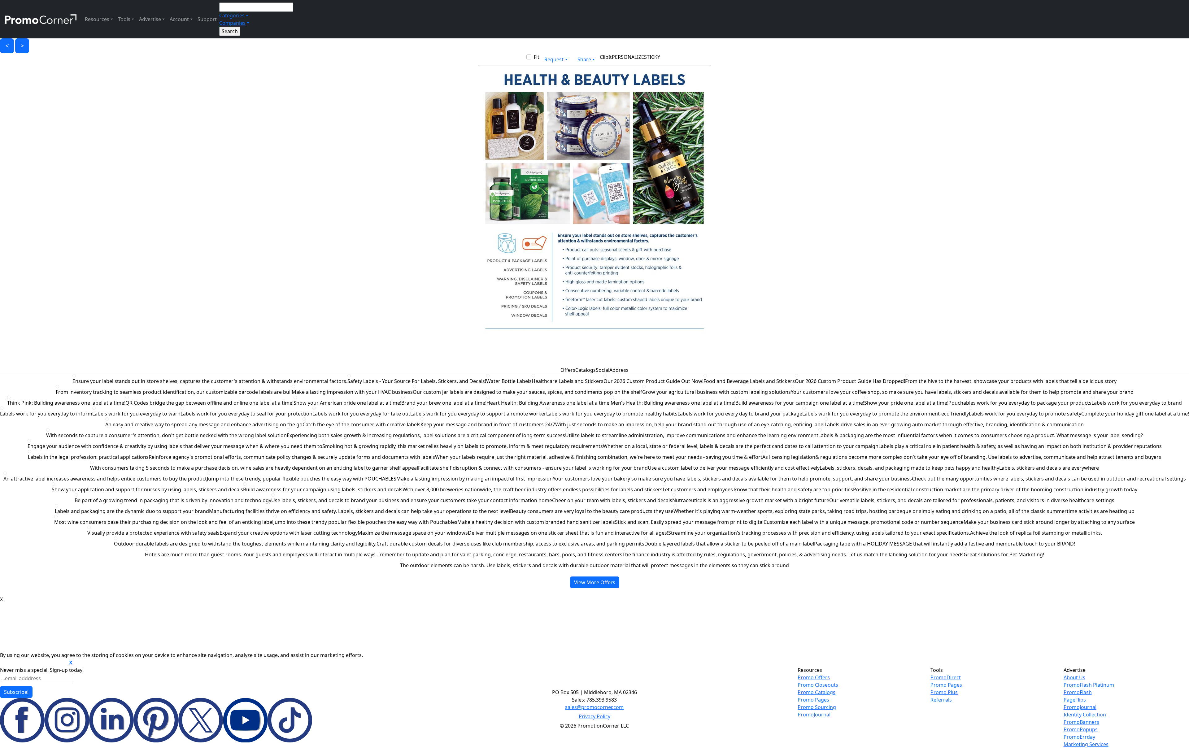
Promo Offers (814, 677)
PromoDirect (945, 677)
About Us (1074, 677)
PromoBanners (1081, 722)
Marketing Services (1086, 744)
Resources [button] (97, 19)
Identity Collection (1085, 714)
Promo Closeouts (818, 684)
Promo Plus (944, 692)
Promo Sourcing (817, 707)
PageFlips (1075, 699)
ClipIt (606, 57)
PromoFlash (1078, 692)
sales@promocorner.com (594, 707)
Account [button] (179, 19)
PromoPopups (1081, 729)
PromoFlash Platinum (1089, 684)
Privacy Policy (594, 716)
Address (619, 370)
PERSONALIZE (628, 57)
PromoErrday (1079, 736)
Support (207, 19)
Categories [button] (232, 15)
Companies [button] (232, 23)
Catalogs (585, 370)
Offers (567, 370)
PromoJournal (814, 714)
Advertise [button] (150, 19)
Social (602, 370)
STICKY (652, 57)
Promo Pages (813, 699)
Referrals (941, 699)
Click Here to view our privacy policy (34, 663)
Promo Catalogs (816, 692)
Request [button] (554, 59)
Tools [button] (124, 19)
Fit (536, 57)
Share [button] (584, 59)
